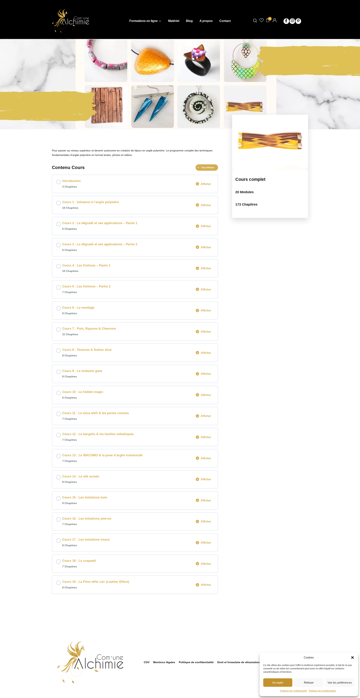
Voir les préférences (340, 682)
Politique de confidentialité (293, 691)
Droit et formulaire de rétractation (238, 662)
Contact (225, 21)
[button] (352, 657)
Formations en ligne (143, 21)
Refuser (309, 682)
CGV (146, 662)
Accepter (277, 682)
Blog (189, 21)
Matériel (173, 21)
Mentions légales (164, 662)
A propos (206, 21)
